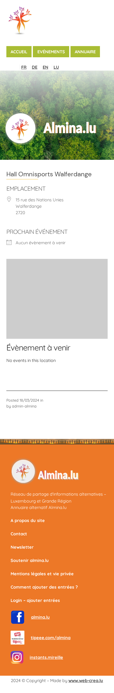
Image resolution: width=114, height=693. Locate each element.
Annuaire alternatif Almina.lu (39, 507)
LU (56, 67)
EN (45, 67)
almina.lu (40, 617)
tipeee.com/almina (51, 637)
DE (34, 67)
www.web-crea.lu (85, 680)
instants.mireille (46, 657)
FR (24, 67)
